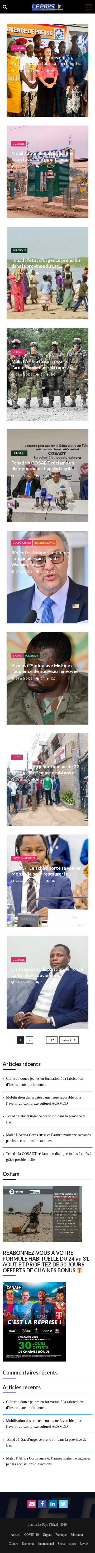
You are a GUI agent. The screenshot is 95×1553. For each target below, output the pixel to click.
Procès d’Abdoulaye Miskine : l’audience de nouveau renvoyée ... (47, 668)
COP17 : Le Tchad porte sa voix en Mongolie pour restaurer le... (46, 871)
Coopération (22, 542)
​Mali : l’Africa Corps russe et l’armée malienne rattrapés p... (42, 364)
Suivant (66, 1040)
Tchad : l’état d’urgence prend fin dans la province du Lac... (45, 263)
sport (72, 1544)
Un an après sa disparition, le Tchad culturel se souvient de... (47, 972)
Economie (28, 1544)
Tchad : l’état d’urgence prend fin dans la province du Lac (46, 1119)
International (44, 542)
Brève (17, 655)
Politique (19, 250)
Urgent (47, 1535)
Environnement (24, 858)
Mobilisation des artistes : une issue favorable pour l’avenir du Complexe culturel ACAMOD (44, 1100)
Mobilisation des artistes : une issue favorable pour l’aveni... (42, 156)
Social (61, 1544)
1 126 (51, 1040)
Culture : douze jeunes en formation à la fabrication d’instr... (46, 60)
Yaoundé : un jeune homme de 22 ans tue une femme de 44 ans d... (45, 769)
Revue (84, 1544)
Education (76, 1535)
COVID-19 (31, 1535)
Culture (19, 47)
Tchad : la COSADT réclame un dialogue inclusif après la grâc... (43, 465)
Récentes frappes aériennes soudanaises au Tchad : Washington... (40, 558)
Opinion (18, 351)
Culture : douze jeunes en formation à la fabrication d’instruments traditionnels (44, 1081)
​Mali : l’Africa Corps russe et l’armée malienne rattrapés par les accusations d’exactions (48, 1138)
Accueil (15, 1535)
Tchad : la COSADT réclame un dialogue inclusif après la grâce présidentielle (49, 1157)
